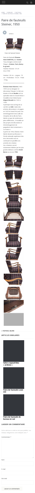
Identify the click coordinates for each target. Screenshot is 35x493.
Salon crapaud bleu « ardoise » (11, 364)
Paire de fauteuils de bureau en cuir (12, 418)
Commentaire (6, 437)
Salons (12, 331)
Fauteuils (6, 331)
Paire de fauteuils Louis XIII (13, 391)
